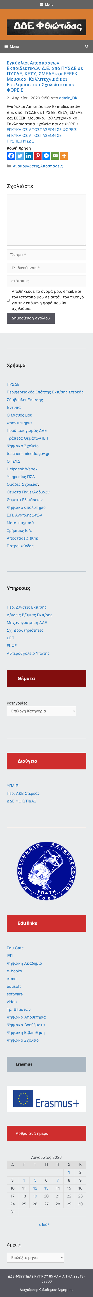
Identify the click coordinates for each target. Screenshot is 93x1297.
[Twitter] (20, 156)
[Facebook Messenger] (46, 156)
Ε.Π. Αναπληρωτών (24, 515)
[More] (64, 156)
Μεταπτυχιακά (20, 523)
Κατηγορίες (17, 703)
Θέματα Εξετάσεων (25, 499)
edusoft (14, 986)
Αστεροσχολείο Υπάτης (28, 653)
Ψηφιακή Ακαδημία (24, 963)
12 (35, 1188)
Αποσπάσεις (51, 166)
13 (46, 1188)
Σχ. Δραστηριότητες (25, 630)
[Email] (55, 156)
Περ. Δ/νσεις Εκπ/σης (26, 607)
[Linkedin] (29, 156)
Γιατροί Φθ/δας (20, 546)
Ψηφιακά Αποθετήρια (26, 1017)
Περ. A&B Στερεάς (23, 793)
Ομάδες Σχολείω (22, 484)
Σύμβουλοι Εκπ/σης (25, 399)
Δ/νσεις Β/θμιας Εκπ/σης (29, 615)
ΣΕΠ (10, 638)
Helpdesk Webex (22, 469)
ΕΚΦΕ (12, 645)
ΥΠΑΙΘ (13, 785)
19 (35, 1196)
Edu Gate (15, 948)
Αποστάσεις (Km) (22, 538)
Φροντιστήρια (19, 423)
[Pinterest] (38, 156)
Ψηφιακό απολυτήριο (26, 507)
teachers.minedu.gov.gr (28, 453)
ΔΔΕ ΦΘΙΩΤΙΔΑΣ (22, 801)
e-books (14, 971)
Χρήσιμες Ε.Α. (19, 530)
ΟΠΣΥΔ (13, 461)
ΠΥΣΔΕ (13, 384)
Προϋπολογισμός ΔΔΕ (27, 430)
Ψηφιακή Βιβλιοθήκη (26, 1032)
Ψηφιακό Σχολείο (23, 446)
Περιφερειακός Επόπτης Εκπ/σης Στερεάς (45, 392)
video (12, 1002)
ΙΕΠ (10, 955)
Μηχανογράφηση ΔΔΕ (27, 622)
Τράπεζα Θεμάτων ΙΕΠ (27, 438)
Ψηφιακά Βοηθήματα (26, 1025)
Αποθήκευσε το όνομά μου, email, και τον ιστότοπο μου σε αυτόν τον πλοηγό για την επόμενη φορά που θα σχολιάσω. (48, 300)
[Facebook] (11, 156)
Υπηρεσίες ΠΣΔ (21, 476)
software (15, 994)
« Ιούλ (44, 1224)
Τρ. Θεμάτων (19, 1009)
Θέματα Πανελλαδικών (28, 492)
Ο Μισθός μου (19, 415)
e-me (11, 978)
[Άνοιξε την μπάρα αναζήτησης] (87, 46)
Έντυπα (14, 407)
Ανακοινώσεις (26, 166)
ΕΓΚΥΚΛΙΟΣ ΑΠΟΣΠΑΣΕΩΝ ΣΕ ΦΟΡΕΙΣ (42, 129)
